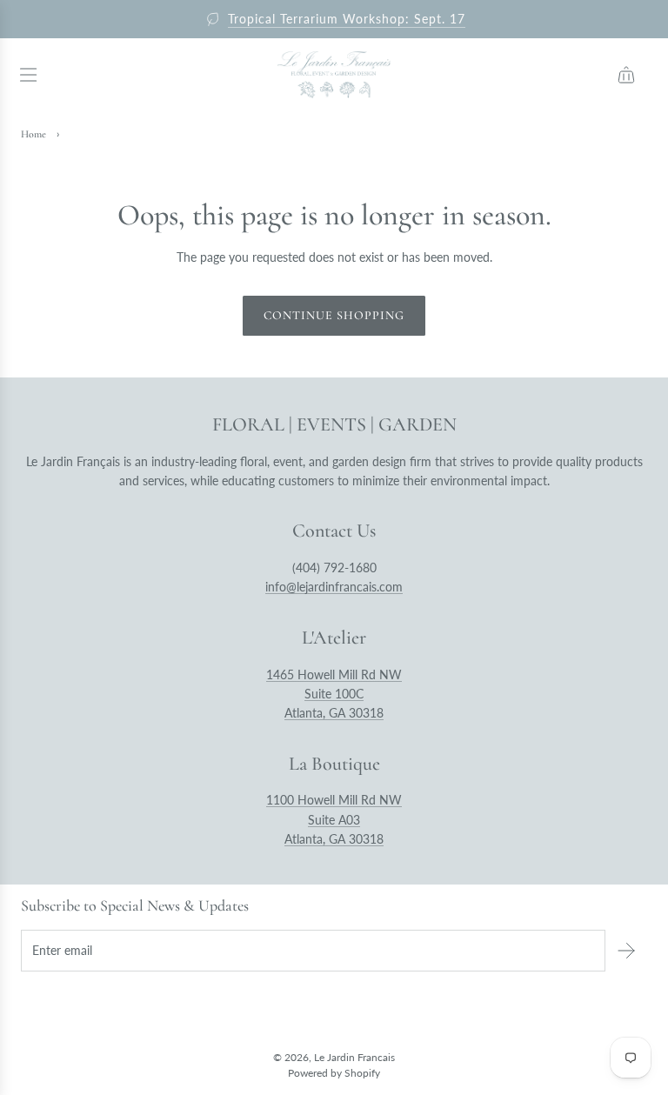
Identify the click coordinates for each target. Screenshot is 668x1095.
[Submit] (626, 950)
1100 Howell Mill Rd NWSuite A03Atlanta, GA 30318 (334, 819)
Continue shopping (334, 315)
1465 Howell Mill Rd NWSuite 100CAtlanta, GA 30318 (334, 694)
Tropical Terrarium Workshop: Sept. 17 (346, 18)
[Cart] (626, 75)
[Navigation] (28, 75)
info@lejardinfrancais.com (334, 586)
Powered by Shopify (334, 1072)
